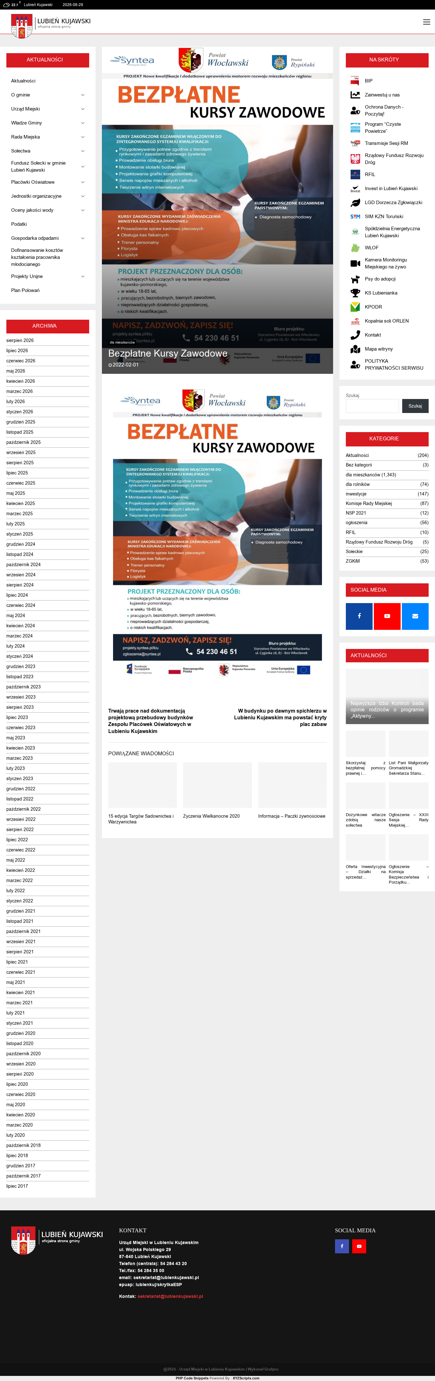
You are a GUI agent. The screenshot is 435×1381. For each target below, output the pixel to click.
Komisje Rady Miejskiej (369, 504)
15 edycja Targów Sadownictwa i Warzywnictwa (141, 819)
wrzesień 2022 (21, 819)
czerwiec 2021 (20, 972)
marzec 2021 (19, 1003)
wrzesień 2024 (21, 575)
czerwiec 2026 (20, 361)
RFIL (351, 533)
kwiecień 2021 (20, 993)
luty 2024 (15, 646)
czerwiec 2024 (20, 605)
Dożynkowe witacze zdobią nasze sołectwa (366, 820)
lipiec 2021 (17, 962)
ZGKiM (353, 561)
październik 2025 (23, 442)
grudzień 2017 (20, 1166)
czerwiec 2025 (20, 483)
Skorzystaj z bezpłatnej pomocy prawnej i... (366, 768)
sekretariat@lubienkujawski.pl (170, 1296)
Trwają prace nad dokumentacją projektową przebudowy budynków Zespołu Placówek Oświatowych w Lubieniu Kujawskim (150, 721)
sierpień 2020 (20, 1074)
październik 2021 (23, 932)
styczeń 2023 (19, 779)
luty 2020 (15, 1135)
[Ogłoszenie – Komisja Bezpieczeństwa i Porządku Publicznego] (409, 847)
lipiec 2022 (17, 840)
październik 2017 (23, 1176)
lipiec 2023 (17, 718)
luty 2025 (15, 524)
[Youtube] (359, 1246)
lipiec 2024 (17, 595)
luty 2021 (15, 1013)
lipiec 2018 (17, 1156)
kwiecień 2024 (20, 626)
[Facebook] (342, 1246)
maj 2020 (15, 1105)
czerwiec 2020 (20, 1095)
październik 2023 (23, 687)
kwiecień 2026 (20, 381)
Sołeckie (354, 552)
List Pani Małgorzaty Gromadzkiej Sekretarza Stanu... (409, 768)
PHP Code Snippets (192, 1378)
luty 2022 (15, 891)
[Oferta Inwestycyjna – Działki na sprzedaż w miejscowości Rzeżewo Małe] (366, 847)
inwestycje (356, 494)
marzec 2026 (19, 391)
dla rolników (358, 484)
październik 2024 (23, 565)
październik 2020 (23, 1054)
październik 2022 (23, 809)
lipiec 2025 (17, 473)
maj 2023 (15, 738)
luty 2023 (15, 768)
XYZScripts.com (246, 1378)
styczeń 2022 (19, 901)
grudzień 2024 (20, 544)
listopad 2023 (19, 677)
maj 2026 (15, 371)
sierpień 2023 (20, 707)
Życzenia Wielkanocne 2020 (211, 816)
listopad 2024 (19, 555)
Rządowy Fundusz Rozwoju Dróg (379, 542)
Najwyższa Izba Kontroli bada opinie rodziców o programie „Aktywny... (387, 710)
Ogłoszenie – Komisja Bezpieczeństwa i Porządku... (409, 874)
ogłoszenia (356, 523)
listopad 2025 (19, 432)
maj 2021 (15, 982)
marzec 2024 (19, 636)
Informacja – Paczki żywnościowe (291, 816)
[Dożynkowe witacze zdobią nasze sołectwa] (366, 795)
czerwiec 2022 (20, 850)
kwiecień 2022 (20, 870)
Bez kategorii (359, 465)
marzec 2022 (19, 881)
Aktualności (357, 455)
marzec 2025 (19, 514)
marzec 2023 (19, 758)
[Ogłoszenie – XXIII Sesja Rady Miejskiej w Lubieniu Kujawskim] (409, 795)
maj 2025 (15, 493)
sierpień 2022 (20, 830)
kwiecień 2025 (20, 504)
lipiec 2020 (17, 1084)
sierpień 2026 (20, 341)
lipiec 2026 (17, 351)
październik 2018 (23, 1146)
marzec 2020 (19, 1125)
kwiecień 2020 (20, 1115)
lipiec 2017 (17, 1186)
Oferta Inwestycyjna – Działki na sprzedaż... (366, 872)
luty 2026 (15, 402)
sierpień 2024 (20, 585)
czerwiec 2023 (20, 728)
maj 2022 (15, 860)
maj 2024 (15, 616)
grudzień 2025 (20, 422)
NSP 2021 (356, 513)
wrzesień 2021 (21, 942)
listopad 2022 (19, 799)
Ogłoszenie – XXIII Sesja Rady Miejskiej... (409, 820)
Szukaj (352, 396)
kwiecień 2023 (20, 748)
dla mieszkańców (122, 342)
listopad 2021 (19, 921)
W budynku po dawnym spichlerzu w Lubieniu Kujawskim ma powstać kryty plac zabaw (280, 718)
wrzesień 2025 (21, 453)
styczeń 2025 (19, 534)
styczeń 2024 (19, 656)
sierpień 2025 (20, 463)
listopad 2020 (19, 1044)
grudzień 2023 (20, 667)
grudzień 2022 (20, 789)
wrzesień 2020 (21, 1064)
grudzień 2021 (20, 911)
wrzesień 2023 (21, 697)
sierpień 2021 (20, 952)
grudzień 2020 (20, 1033)
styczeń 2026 (19, 412)
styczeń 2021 (19, 1023)
